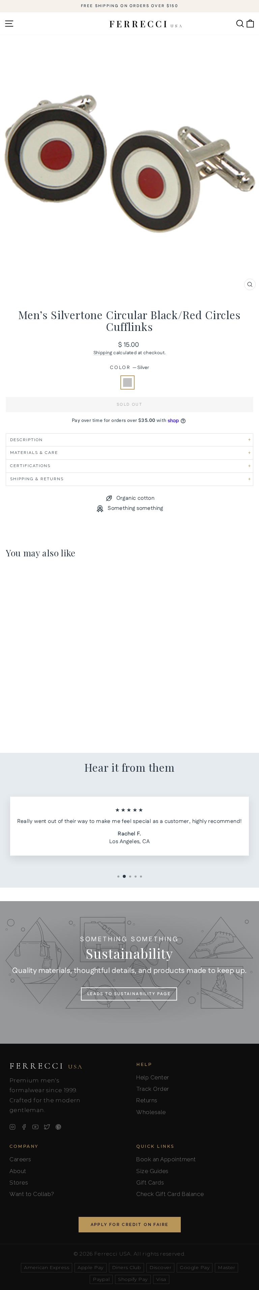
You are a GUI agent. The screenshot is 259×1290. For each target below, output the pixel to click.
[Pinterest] (58, 1127)
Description (26, 439)
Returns (146, 1100)
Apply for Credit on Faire (130, 1224)
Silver (127, 382)
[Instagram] (12, 1127)
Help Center (152, 1077)
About (17, 1171)
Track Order (152, 1088)
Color (129, 368)
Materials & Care (34, 452)
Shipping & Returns (37, 479)
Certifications (30, 465)
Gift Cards (150, 1182)
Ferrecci (46, 1066)
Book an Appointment (166, 1159)
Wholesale (151, 1112)
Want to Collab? (31, 1194)
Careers (20, 1159)
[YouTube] (35, 1127)
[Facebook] (24, 1127)
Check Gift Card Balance (170, 1194)
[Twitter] (47, 1127)
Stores (18, 1182)
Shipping (102, 352)
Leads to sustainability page (129, 994)
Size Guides (152, 1171)
